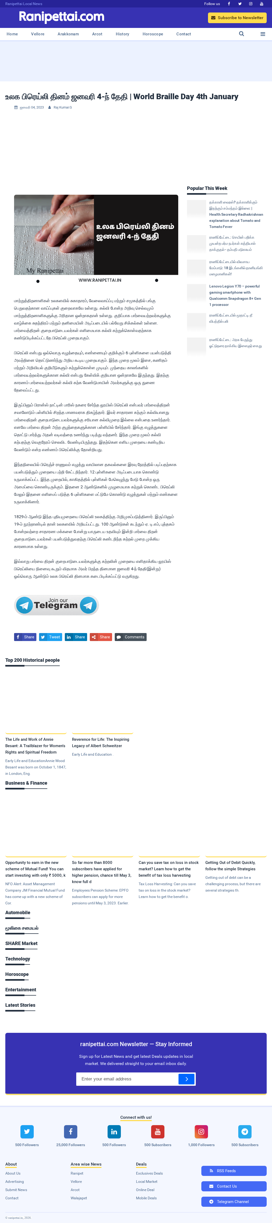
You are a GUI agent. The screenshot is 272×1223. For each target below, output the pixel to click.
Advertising (14, 1181)
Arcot (97, 34)
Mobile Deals (146, 1198)
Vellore (37, 34)
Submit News (16, 1190)
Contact (183, 34)
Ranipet (77, 1173)
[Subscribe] (186, 1079)
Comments (131, 637)
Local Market (147, 1181)
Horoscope (153, 34)
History (122, 34)
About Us (12, 1173)
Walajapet (79, 1198)
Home (12, 34)
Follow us (212, 4)
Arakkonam (68, 34)
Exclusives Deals (149, 1173)
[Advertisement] (136, 60)
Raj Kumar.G (63, 107)
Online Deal (145, 1190)
